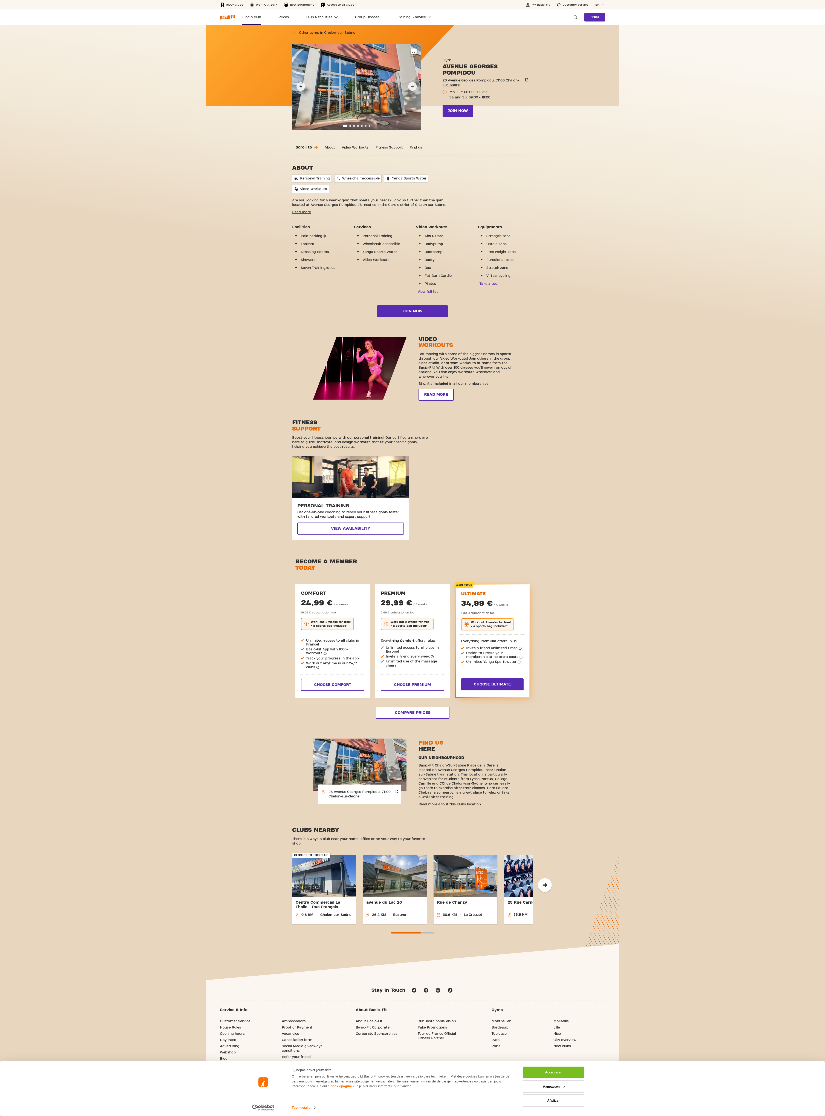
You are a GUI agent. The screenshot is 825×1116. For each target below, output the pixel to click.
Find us (416, 147)
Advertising (229, 1046)
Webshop (228, 1052)
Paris (496, 1046)
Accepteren (553, 1072)
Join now (458, 111)
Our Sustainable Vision (437, 1021)
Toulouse (499, 1033)
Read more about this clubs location (450, 804)
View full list (428, 291)
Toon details (301, 1107)
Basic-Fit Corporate (373, 1027)
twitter (426, 990)
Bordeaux (500, 1027)
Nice (557, 1033)
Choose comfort (332, 685)
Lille (556, 1027)
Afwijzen (553, 1100)
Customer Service (235, 1021)
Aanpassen (551, 1086)
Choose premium (412, 685)
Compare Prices (412, 713)
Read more (301, 212)
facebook (414, 990)
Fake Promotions (432, 1027)
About (330, 147)
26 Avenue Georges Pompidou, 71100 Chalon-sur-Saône (481, 83)
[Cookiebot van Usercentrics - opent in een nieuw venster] (263, 1107)
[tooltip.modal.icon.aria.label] (324, 236)
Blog (224, 1058)
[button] (600, 5)
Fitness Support (389, 147)
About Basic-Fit (369, 1021)
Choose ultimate (492, 684)
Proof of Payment (297, 1027)
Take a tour (489, 283)
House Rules (230, 1027)
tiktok (450, 990)
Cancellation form (297, 1040)
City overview (564, 1040)
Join (595, 17)
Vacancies (290, 1033)
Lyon (496, 1040)
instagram (438, 990)
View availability (350, 528)
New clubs (562, 1046)
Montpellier (501, 1021)
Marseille (561, 1021)
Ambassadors (294, 1021)
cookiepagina (341, 1086)
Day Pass (228, 1040)
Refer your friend (296, 1057)
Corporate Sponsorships (376, 1033)
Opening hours (232, 1033)
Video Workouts (355, 147)
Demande (574, 17)
